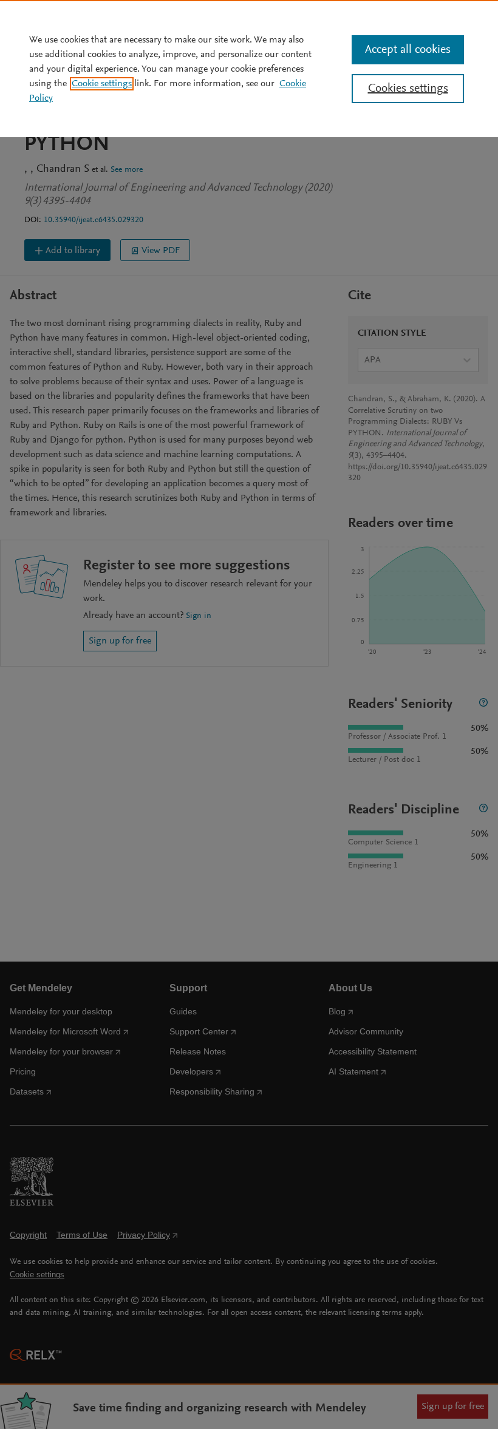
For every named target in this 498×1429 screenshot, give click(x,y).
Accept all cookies (408, 50)
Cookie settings (102, 84)
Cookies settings (408, 89)
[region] (249, 68)
